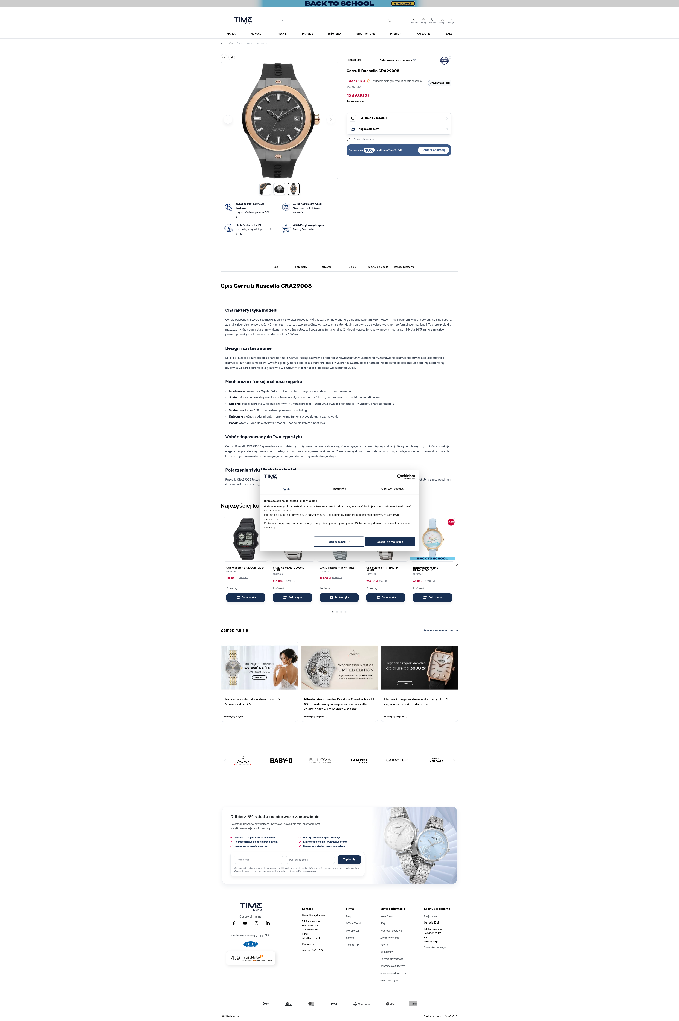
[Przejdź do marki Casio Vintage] (436, 761)
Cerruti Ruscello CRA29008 (253, 43)
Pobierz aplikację (434, 150)
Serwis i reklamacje (435, 947)
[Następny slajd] (457, 564)
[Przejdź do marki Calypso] (358, 760)
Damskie (307, 33)
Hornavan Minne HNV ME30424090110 (425, 569)
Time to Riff (352, 944)
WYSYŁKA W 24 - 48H (440, 83)
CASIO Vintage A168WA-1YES (337, 567)
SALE (449, 33)
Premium (395, 33)
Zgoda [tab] (287, 489)
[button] (279, 120)
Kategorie (423, 33)
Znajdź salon (431, 916)
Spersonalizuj (337, 541)
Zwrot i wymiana (389, 937)
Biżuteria (334, 33)
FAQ (382, 923)
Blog (348, 916)
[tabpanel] (339, 386)
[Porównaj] (223, 57)
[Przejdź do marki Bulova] (320, 760)
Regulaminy (387, 951)
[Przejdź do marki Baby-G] (281, 760)
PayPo (384, 944)
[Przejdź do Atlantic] (242, 760)
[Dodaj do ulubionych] (231, 57)
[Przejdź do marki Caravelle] (397, 760)
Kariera (350, 937)
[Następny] (454, 760)
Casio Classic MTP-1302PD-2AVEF (382, 569)
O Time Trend (353, 923)
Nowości (256, 33)
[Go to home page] (243, 20)
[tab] (276, 267)
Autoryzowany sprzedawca (396, 60)
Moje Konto (386, 916)
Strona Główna (228, 43)
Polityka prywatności (392, 959)
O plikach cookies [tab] (392, 488)
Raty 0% (403, 118)
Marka (231, 33)
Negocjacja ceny (403, 129)
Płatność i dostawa (391, 930)
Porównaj (231, 588)
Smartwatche (365, 33)
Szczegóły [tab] (339, 488)
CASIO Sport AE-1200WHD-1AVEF (289, 569)
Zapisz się (349, 859)
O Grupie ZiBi (353, 930)
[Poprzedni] (228, 119)
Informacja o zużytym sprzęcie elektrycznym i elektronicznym (393, 973)
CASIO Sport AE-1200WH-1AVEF (245, 567)
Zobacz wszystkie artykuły (441, 630)
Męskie (282, 33)
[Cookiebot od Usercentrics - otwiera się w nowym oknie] (399, 476)
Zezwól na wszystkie (390, 541)
